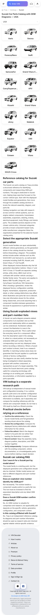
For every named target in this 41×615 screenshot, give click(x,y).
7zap (5, 10)
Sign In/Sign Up (17, 577)
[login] (37, 3)
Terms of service (17, 564)
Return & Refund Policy (19, 560)
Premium (14, 552)
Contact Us (15, 581)
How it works (15, 539)
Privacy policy (16, 556)
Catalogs (13, 10)
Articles (14, 543)
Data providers (16, 568)
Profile (13, 573)
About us (14, 548)
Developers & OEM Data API (20, 596)
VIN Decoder (16, 535)
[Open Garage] (31, 3)
